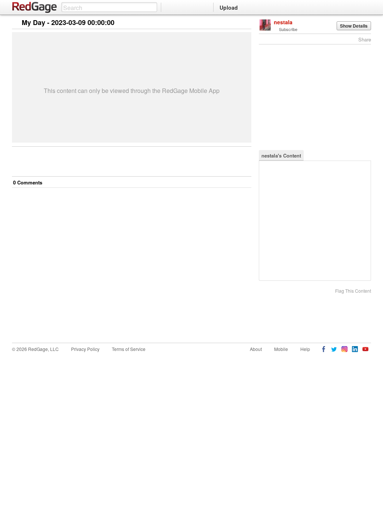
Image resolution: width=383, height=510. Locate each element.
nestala (283, 22)
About (256, 349)
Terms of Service (128, 349)
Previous (245, 23)
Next (235, 23)
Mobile (281, 349)
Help (305, 349)
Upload (229, 7)
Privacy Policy (85, 349)
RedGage (35, 7)
